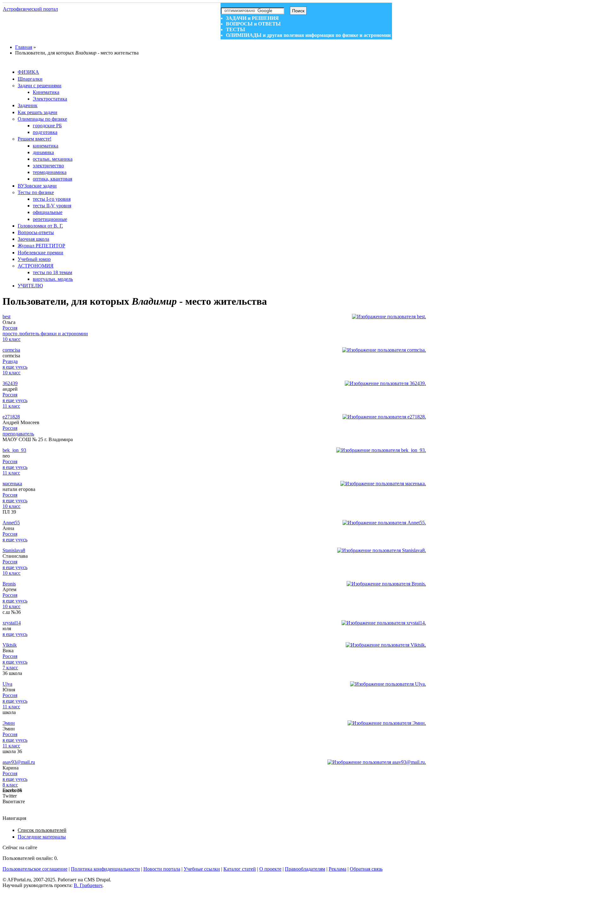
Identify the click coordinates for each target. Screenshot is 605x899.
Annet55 (11, 522)
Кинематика (46, 92)
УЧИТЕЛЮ (30, 285)
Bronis (9, 583)
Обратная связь (366, 869)
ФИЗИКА (28, 72)
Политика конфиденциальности (105, 869)
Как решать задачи (37, 112)
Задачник (27, 105)
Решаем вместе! (34, 138)
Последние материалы (42, 836)
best (6, 316)
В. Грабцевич (88, 885)
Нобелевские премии (40, 252)
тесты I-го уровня (52, 199)
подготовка (45, 132)
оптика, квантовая (52, 179)
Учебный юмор (34, 259)
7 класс (10, 667)
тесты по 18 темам (52, 272)
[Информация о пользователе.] (389, 316)
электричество (48, 165)
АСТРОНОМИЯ (36, 265)
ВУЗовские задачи (37, 185)
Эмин (9, 723)
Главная (23, 47)
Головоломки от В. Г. (40, 225)
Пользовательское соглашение (35, 869)
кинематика (45, 145)
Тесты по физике (36, 192)
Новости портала (161, 869)
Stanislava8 (14, 550)
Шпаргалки (30, 79)
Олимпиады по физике (42, 119)
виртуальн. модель (53, 279)
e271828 (11, 416)
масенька (12, 483)
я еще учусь (15, 367)
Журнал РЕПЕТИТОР (41, 245)
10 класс (11, 339)
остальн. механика (52, 159)
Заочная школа (33, 239)
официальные (47, 212)
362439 (10, 383)
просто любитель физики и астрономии (45, 333)
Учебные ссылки (202, 869)
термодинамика (49, 172)
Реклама (337, 869)
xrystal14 (12, 622)
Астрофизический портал (30, 9)
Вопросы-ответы (36, 232)
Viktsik (10, 645)
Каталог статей (239, 869)
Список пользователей (42, 830)
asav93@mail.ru (19, 762)
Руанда (10, 361)
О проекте (270, 869)
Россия (10, 328)
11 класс (11, 406)
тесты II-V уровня (52, 205)
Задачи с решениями (39, 85)
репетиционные (50, 219)
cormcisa (11, 350)
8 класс (10, 784)
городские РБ (47, 125)
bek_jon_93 (14, 450)
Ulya (7, 684)
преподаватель (18, 433)
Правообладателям (305, 869)
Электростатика (50, 98)
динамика (43, 152)
